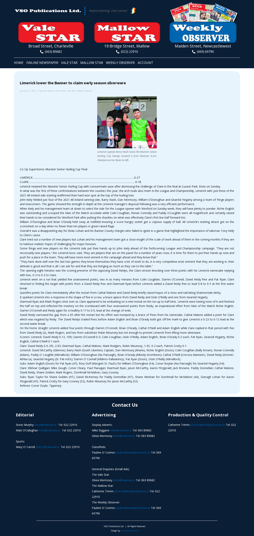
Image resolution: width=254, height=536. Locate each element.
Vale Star (69, 63)
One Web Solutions (130, 530)
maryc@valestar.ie (47, 447)
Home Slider (60, 90)
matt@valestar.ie (49, 430)
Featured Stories (46, 90)
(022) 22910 (128, 51)
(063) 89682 (52, 51)
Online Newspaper (42, 63)
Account (145, 63)
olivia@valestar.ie (124, 436)
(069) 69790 (204, 51)
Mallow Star (91, 63)
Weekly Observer (120, 63)
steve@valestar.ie (45, 425)
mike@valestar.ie (121, 430)
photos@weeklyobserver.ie (131, 491)
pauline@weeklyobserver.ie (133, 452)
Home (18, 63)
